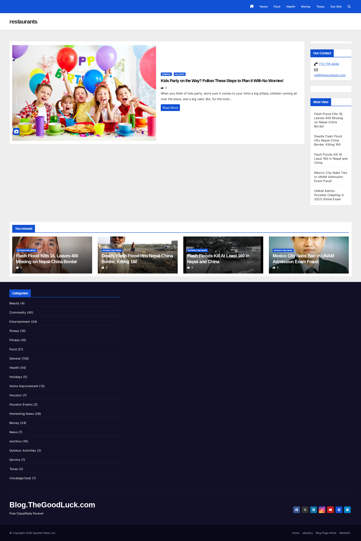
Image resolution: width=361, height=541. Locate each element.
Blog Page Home (326, 532)
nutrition (15, 441)
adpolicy (307, 532)
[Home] (252, 6)
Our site (336, 6)
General (166, 74)
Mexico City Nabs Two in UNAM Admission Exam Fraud (330, 177)
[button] (349, 6)
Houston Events (21, 404)
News (13, 432)
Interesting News (26, 250)
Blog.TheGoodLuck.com (52, 505)
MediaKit (344, 532)
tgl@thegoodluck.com (330, 75)
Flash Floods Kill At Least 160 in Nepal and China (330, 159)
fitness (14, 331)
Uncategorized (20, 478)
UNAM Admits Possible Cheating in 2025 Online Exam (329, 195)
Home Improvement (23, 386)
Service (14, 460)
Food (277, 6)
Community (17, 312)
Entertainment (19, 321)
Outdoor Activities (22, 450)
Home (264, 6)
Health (290, 6)
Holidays (179, 74)
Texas (321, 6)
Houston (15, 395)
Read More (170, 108)
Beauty (14, 303)
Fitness (14, 340)
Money (306, 6)
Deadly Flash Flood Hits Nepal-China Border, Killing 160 (328, 140)
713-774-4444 (329, 64)
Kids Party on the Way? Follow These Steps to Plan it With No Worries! (222, 80)
